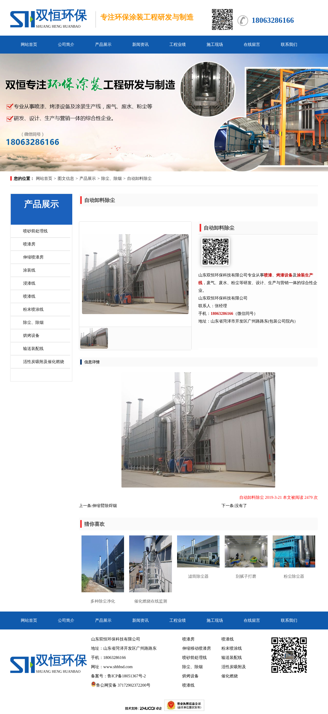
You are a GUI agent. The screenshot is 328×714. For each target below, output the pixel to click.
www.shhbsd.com (117, 667)
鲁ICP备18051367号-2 (127, 676)
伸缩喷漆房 (33, 257)
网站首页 (29, 44)
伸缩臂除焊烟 (104, 505)
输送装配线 (33, 348)
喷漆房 (29, 244)
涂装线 (29, 270)
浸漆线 (29, 283)
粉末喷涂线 (33, 309)
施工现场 (215, 44)
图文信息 (66, 178)
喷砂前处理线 (35, 231)
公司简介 (66, 44)
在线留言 (252, 44)
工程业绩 (177, 44)
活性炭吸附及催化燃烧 (43, 361)
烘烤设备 (31, 335)
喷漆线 (29, 296)
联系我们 (289, 44)
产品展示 (103, 44)
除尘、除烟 (111, 178)
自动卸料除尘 (139, 178)
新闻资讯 (140, 44)
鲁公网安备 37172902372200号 (123, 685)
